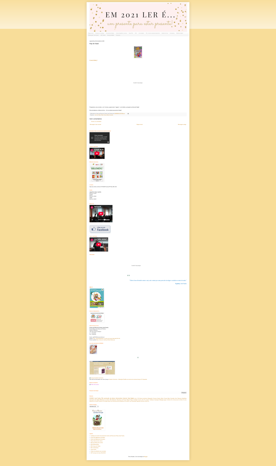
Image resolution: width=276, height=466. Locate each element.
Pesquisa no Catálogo (99, 33)
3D (138, 398)
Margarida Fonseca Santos (154, 398)
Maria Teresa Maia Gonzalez (107, 114)
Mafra (148, 401)
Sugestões (138, 401)
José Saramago (132, 401)
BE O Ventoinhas (94, 447)
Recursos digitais (110, 35)
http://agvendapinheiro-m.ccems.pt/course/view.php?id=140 (106, 338)
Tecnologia (105, 401)
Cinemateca (172, 33)
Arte (176, 398)
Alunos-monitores (143, 398)
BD (110, 399)
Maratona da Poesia (121, 399)
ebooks (109, 401)
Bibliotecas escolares (105, 399)
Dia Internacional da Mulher (177, 399)
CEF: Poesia (103, 35)
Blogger (145, 456)
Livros (91, 398)
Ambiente (169, 399)
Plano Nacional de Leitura (96, 440)
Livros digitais (141, 33)
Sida (146, 401)
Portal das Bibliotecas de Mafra (98, 437)
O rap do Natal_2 (93, 60)
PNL (102, 398)
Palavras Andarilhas (182, 398)
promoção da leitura (109, 398)
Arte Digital (97, 399)
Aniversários (119, 398)
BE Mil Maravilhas (95, 444)
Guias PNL (131, 33)
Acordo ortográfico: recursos (121, 33)
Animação (91, 399)
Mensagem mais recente (95, 124)
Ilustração (156, 399)
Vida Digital (131, 398)
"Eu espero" (147, 399)
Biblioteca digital (179, 33)
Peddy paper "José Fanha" (93, 35)
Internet (125, 398)
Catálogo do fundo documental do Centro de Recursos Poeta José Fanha (107, 435)
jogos (165, 399)
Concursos (118, 35)
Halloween (114, 399)
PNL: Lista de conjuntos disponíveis (153, 33)
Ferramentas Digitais (110, 33)
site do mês (141, 399)
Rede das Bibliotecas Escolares (98, 439)
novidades (135, 399)
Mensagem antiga (182, 124)
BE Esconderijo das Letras (97, 442)
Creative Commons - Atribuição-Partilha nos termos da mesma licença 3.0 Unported (128, 379)
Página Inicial (91, 33)
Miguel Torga (130, 399)
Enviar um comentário (96, 121)
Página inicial (140, 124)
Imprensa (101, 401)
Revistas (143, 401)
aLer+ (135, 398)
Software (152, 399)
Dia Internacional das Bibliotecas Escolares (120, 401)
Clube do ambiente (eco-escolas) (98, 451)
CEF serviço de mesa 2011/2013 (98, 452)
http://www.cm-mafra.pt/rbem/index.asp (105, 339)
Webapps (161, 399)
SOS (136, 33)
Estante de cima (165, 33)
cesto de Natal (98, 114)
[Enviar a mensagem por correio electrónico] (128, 113)
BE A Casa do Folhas (95, 446)
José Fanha (97, 398)
